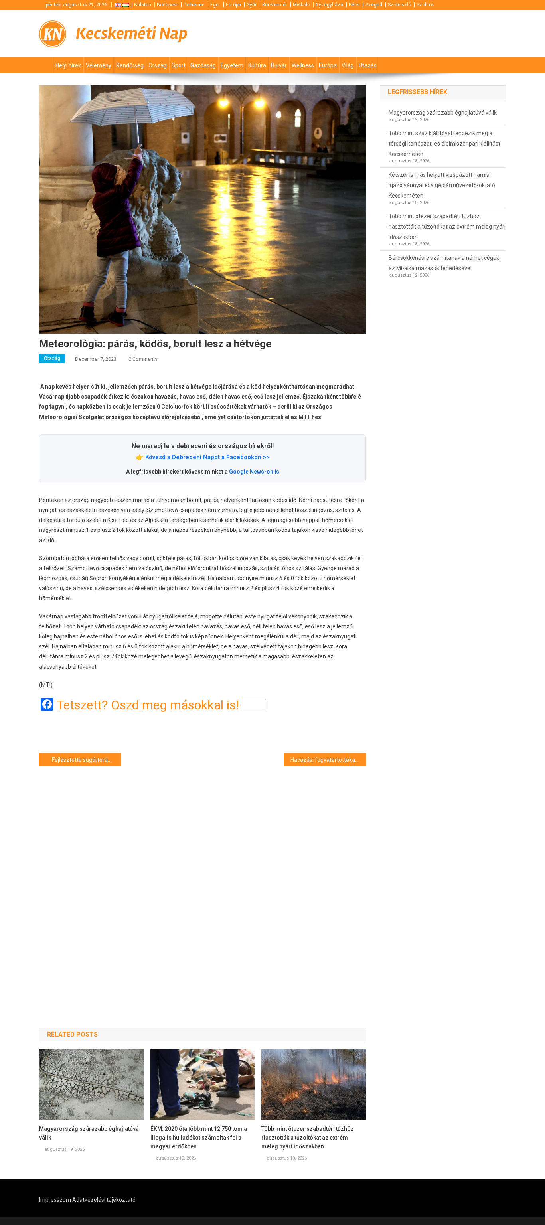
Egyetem (232, 65)
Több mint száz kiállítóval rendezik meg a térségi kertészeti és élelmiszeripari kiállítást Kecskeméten (444, 143)
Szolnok (425, 5)
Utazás (368, 65)
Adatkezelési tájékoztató (104, 1200)
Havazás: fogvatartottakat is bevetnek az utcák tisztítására (328, 760)
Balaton (142, 5)
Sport (179, 65)
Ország (157, 65)
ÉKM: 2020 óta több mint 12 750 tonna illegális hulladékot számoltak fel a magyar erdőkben (198, 1138)
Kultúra (257, 65)
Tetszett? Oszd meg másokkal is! (148, 705)
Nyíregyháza (329, 5)
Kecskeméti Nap (132, 33)
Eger (215, 5)
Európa (233, 5)
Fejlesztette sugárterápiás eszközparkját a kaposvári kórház (86, 760)
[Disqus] (202, 882)
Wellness (303, 65)
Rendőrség (130, 65)
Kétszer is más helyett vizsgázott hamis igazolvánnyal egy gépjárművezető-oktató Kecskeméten (442, 185)
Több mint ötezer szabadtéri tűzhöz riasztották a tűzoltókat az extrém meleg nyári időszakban (307, 1138)
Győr (252, 5)
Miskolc (301, 5)
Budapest (167, 5)
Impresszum (55, 1200)
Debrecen (194, 5)
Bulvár (279, 65)
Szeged (373, 5)
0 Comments (143, 359)
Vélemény (98, 65)
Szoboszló (399, 5)
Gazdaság (203, 65)
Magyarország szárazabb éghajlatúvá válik (89, 1133)
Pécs (354, 5)
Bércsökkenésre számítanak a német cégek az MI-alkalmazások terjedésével (444, 263)
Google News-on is (254, 471)
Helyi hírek (68, 65)
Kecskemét (274, 5)
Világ (348, 65)
